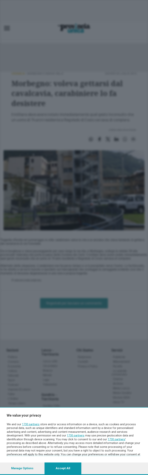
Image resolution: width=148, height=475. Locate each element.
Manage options (22, 468)
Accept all (63, 468)
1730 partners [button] (31, 424)
